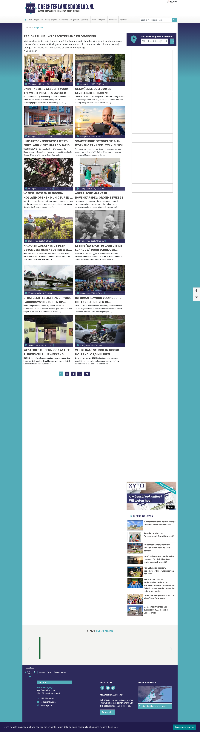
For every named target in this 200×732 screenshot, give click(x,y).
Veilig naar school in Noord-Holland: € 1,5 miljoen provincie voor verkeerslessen (99, 352)
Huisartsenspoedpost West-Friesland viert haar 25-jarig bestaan (47, 143)
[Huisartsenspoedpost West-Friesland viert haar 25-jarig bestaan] (48, 122)
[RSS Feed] (113, 450)
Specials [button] (84, 20)
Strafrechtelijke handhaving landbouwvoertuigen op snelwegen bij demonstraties (47, 300)
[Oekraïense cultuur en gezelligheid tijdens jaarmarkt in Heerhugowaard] (100, 70)
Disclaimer (152, 491)
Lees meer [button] (113, 727)
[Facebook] (102, 450)
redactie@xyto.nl (48, 464)
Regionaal (74, 20)
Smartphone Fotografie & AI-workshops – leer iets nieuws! (99, 143)
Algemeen (38, 20)
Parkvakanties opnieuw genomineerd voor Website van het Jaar (159, 285)
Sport (94, 20)
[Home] (25, 19)
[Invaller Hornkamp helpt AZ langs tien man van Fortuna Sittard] (135, 239)
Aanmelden (107, 474)
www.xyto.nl (46, 468)
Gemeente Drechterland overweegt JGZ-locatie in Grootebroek (156, 324)
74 (87, 374)
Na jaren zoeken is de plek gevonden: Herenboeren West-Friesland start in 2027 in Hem (48, 248)
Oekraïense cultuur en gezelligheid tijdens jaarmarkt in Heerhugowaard (99, 91)
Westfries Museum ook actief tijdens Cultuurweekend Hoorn (47, 352)
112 (30, 20)
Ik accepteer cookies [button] (184, 727)
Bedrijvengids (51, 20)
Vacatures (113, 20)
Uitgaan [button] (102, 20)
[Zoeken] (174, 20)
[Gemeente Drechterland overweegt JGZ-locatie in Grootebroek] (135, 324)
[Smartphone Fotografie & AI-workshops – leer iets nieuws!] (100, 122)
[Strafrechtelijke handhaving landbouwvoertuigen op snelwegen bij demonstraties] (48, 279)
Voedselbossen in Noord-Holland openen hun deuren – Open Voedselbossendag (47, 195)
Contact (123, 20)
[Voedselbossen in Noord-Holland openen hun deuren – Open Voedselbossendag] (48, 174)
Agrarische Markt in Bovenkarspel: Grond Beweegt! (99, 195)
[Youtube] (108, 450)
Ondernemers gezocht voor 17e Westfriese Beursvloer (46, 91)
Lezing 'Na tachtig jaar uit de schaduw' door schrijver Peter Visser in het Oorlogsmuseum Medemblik (98, 248)
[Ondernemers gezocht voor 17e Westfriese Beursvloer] (48, 70)
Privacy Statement (166, 491)
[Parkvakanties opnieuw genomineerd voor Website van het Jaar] (135, 285)
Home (28, 27)
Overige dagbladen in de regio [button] (152, 469)
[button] (30, 51)
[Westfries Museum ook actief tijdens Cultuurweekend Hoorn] (48, 331)
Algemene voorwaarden (136, 491)
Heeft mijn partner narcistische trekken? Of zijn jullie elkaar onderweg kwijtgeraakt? (159, 273)
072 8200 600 (47, 461)
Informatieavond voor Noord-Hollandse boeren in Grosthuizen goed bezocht (99, 300)
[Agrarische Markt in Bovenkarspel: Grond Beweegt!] (100, 174)
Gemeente (63, 20)
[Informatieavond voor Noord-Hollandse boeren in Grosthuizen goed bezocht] (100, 279)
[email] (196, 297)
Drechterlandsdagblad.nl (66, 6)
